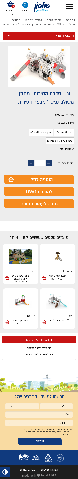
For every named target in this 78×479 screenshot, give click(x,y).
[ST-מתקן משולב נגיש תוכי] (20, 301)
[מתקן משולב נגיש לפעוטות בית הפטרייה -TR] (20, 257)
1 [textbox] (40, 163)
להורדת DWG (39, 191)
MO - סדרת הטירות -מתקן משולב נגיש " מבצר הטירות (32, 24)
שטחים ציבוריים (33, 20)
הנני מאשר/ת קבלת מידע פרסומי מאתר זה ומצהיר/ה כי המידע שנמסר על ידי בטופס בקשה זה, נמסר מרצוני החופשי (46, 431)
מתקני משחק (54, 20)
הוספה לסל (42, 179)
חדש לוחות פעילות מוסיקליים (39, 354)
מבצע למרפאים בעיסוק (39, 347)
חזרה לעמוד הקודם (39, 204)
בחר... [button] (62, 422)
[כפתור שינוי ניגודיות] (5, 472)
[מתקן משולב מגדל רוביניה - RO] (57, 257)
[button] (10, 9)
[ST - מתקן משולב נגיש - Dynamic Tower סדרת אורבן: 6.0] (57, 301)
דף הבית (70, 20)
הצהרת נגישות (49, 469)
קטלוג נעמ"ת (27, 469)
